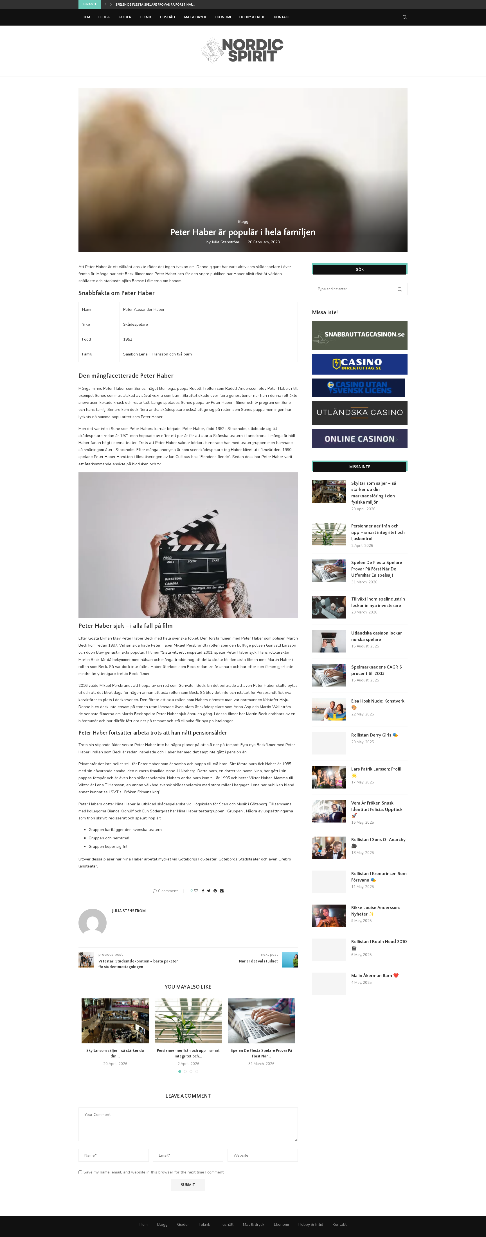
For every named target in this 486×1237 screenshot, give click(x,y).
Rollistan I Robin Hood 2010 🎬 (379, 944)
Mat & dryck (195, 17)
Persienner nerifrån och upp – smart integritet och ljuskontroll (378, 532)
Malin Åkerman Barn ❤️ (375, 975)
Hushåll (168, 17)
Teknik (146, 17)
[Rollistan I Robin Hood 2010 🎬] (329, 950)
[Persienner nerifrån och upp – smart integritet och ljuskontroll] (188, 1020)
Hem (86, 17)
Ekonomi (223, 17)
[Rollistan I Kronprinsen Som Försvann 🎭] (329, 882)
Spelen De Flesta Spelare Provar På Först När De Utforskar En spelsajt (376, 569)
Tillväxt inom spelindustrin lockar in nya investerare (163, 4)
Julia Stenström (225, 242)
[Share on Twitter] (209, 891)
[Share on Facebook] (203, 891)
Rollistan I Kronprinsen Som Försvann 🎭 (379, 876)
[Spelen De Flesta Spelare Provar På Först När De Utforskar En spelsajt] (261, 1020)
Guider (125, 17)
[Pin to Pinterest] (215, 891)
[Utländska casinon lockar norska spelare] (329, 641)
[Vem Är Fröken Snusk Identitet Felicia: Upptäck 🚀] (329, 811)
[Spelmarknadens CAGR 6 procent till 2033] (329, 675)
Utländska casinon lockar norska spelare (376, 636)
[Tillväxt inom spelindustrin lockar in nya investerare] (329, 607)
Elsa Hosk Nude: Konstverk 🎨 (377, 704)
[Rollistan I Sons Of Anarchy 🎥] (329, 848)
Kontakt (282, 17)
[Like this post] (196, 891)
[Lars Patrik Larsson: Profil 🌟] (329, 777)
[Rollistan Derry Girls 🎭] (329, 743)
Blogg (104, 17)
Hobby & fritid (252, 17)
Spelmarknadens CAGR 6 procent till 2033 (376, 670)
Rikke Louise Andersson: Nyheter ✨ (375, 910)
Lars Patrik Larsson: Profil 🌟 (376, 772)
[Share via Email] (222, 891)
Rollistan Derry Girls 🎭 (374, 735)
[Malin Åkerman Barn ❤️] (329, 984)
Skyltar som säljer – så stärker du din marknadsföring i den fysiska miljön (373, 493)
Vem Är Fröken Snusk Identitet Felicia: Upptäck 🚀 (376, 809)
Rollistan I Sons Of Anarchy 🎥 (378, 842)
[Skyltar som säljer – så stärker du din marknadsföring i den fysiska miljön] (115, 1020)
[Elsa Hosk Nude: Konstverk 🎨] (329, 709)
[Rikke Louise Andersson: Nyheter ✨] (329, 916)
